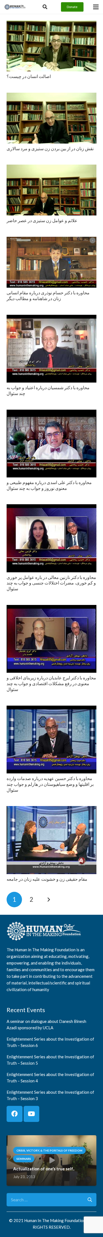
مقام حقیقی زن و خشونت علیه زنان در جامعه (47, 879)
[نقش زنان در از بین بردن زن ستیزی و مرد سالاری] (51, 96)
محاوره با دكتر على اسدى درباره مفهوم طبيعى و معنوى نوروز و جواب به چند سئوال (49, 485)
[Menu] (96, 7)
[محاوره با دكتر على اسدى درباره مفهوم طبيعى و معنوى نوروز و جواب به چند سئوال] (51, 413)
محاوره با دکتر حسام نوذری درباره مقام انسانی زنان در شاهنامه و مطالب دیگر (48, 295)
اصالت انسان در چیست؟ (29, 76)
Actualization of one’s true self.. (43, 1168)
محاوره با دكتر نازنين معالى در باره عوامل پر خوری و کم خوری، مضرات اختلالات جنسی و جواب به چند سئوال (51, 583)
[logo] (15, 7)
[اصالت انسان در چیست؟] (51, 24)
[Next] (48, 899)
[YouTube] (32, 1114)
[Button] (45, 7)
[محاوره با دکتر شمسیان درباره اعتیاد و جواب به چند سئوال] (51, 318)
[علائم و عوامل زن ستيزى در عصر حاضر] (51, 168)
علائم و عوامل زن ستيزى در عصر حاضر (42, 220)
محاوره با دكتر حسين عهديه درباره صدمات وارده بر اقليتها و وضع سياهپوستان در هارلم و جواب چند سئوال (50, 784)
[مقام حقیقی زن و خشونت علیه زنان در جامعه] (51, 809)
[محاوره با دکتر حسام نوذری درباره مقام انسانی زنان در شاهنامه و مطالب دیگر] (51, 240)
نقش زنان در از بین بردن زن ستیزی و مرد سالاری (50, 148)
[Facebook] (15, 1114)
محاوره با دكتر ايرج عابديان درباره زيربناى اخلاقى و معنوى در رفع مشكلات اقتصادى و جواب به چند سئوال (51, 683)
